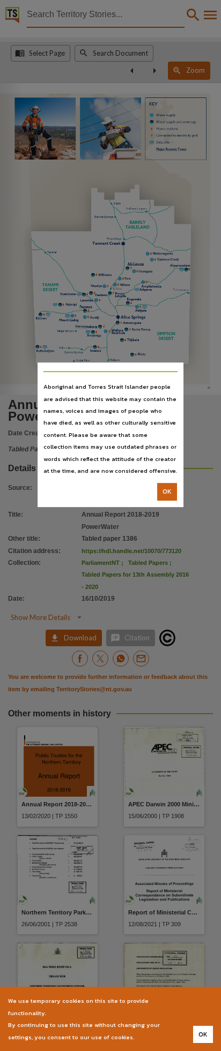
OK (167, 492)
